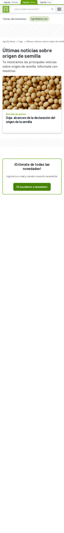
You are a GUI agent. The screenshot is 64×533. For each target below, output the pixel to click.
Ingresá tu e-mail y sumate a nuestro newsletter (32, 176)
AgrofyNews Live (39, 18)
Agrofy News (9, 41)
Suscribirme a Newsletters (33, 186)
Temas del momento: (14, 18)
